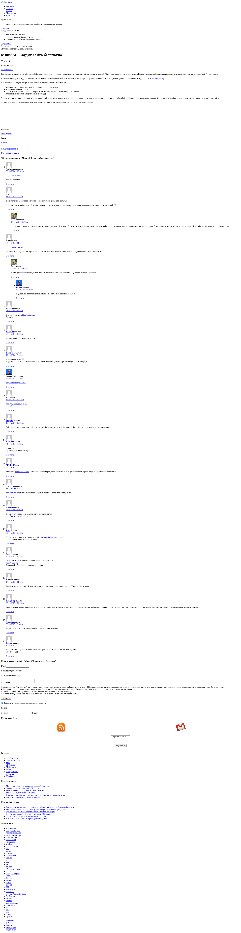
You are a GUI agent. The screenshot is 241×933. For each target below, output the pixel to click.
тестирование (12, 903)
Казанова (10, 353)
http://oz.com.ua (28, 315)
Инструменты (12, 772)
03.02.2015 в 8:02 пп (14, 510)
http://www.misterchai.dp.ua (17, 516)
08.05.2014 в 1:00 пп (14, 334)
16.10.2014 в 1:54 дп (24, 289)
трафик (4, 142)
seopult (9, 885)
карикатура (11, 840)
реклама (9, 853)
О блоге (9, 9)
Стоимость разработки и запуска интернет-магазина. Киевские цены (35, 795)
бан (7, 849)
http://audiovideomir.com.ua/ (52, 537)
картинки (10, 892)
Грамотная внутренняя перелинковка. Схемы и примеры (30, 812)
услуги (9, 858)
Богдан (19, 287)
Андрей (9, 507)
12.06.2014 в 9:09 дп (14, 355)
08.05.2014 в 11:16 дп (20, 268)
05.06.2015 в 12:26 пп (15, 603)
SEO (8, 763)
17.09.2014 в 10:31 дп (15, 423)
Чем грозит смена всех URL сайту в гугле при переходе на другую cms (36, 809)
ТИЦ (8, 887)
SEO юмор (10, 765)
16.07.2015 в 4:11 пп (14, 645)
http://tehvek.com (13, 493)
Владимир (10, 601)
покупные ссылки (13, 833)
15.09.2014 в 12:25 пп (15, 399)
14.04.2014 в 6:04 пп (19, 222)
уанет (8, 851)
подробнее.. (6, 28)
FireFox (9, 901)
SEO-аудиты (6, 134)
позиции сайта (12, 837)
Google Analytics (13, 873)
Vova (8, 531)
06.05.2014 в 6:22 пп (14, 311)
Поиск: (4, 713)
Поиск (34, 713)
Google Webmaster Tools (16, 894)
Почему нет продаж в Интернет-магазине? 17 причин (29, 814)
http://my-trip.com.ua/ (14, 247)
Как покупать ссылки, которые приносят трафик (27, 818)
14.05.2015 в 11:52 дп (15, 582)
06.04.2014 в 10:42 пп (15, 171)
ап (7, 860)
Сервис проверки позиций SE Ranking (22, 788)
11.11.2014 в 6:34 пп (14, 488)
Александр (11, 486)
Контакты (10, 6)
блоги (8, 871)
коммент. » (7, 70)
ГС (7, 910)
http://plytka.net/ (12, 563)
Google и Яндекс (13, 760)
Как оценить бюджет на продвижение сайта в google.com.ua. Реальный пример (40, 807)
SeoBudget (10, 896)
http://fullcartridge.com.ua (16, 383)
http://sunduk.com (22, 472)
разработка (10, 905)
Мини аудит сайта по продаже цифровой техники (27, 786)
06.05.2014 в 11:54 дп (15, 243)
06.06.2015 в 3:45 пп (14, 624)
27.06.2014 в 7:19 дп (14, 378)
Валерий (10, 308)
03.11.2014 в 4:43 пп (14, 467)
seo (7, 912)
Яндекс (9, 878)
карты (8, 876)
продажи (10, 916)
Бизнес (9, 769)
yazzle (8, 882)
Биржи (9, 11)
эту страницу (158, 78)
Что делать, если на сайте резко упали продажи (26, 816)
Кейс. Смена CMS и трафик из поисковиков (25, 790)
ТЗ (7, 907)
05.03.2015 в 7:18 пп (14, 533)
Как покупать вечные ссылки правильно (23, 797)
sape (8, 862)
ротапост (10, 914)
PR (7, 864)
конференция (11, 828)
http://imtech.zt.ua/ (13, 175)
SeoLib (9, 898)
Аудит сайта (11, 15)
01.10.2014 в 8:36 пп (14, 444)
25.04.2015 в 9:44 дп (14, 556)
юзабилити (10, 889)
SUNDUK (10, 465)
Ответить (10, 184)
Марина (9, 421)
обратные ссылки (13, 869)
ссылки (9, 867)
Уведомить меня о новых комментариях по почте (25, 703)
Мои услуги (11, 13)
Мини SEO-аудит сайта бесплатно (20, 793)
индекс (9, 880)
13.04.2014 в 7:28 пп (14, 196)
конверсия (10, 842)
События (10, 774)
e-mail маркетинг (13, 758)
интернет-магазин (13, 835)
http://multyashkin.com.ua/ (16, 404)
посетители (11, 855)
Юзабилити (11, 776)
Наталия (10, 442)
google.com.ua (12, 846)
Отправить (6, 698)
